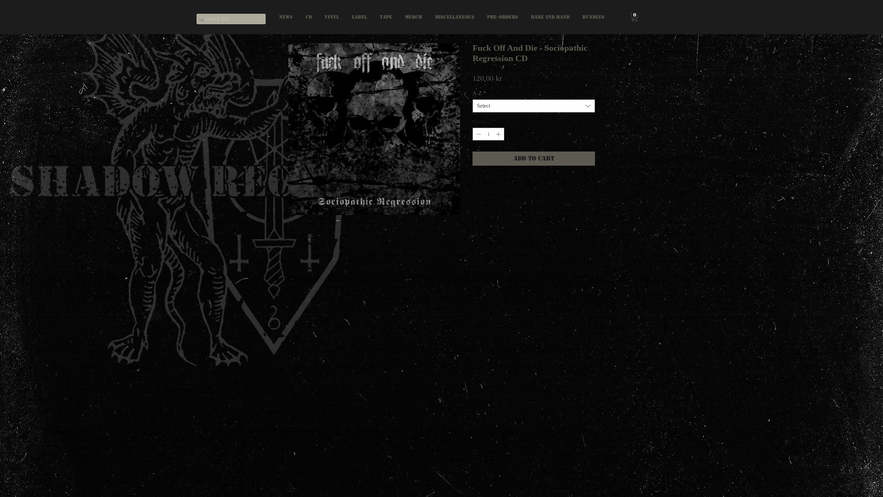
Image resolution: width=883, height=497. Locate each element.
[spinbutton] (488, 134)
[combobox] (534, 106)
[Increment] (499, 134)
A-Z (479, 93)
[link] (635, 17)
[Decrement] (478, 134)
